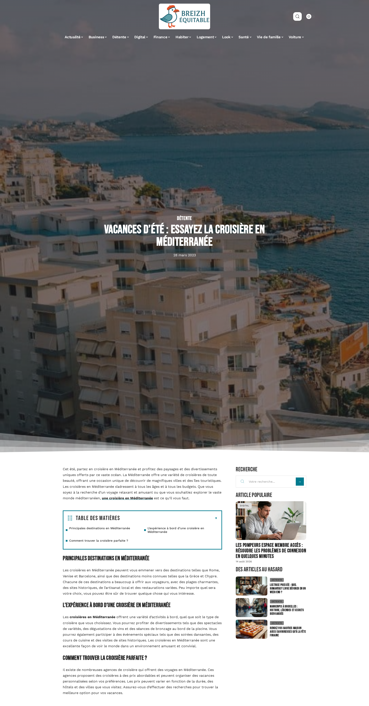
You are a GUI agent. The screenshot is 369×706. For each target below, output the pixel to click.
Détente (184, 218)
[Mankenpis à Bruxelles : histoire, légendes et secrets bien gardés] (251, 607)
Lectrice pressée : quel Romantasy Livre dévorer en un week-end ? (288, 588)
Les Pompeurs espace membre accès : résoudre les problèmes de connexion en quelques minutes (271, 550)
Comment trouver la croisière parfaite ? (98, 540)
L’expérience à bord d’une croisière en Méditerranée (176, 530)
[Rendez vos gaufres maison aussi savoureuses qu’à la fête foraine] (251, 629)
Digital (244, 505)
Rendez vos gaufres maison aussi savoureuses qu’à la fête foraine (288, 631)
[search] (297, 16)
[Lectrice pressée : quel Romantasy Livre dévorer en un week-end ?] (251, 585)
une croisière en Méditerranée (127, 498)
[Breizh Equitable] (184, 16)
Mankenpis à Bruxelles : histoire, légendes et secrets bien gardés (287, 610)
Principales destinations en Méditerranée (99, 528)
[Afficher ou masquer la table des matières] (169, 518)
